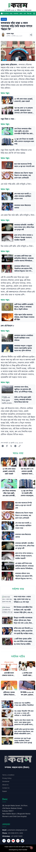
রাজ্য (11, 14)
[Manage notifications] (31, 847)
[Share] (31, 35)
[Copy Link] (20, 446)
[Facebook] (4, 840)
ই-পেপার (6, 14)
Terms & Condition (8, 775)
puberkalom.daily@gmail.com (17, 830)
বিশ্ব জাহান (30, 14)
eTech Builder (22, 850)
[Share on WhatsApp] (3, 446)
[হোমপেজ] (2, 13)
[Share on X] (11, 446)
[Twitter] (8, 840)
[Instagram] (18, 840)
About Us (5, 785)
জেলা (20, 14)
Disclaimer (5, 781)
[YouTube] (13, 840)
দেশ (25, 14)
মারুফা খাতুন (10, 34)
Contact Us (5, 788)
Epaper (4, 791)
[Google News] (22, 840)
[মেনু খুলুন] (34, 13)
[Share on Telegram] (15, 446)
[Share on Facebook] (7, 446)
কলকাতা (16, 14)
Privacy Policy (6, 778)
